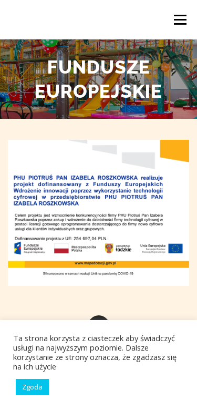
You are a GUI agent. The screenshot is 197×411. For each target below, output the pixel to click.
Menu (179, 19)
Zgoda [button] (32, 387)
